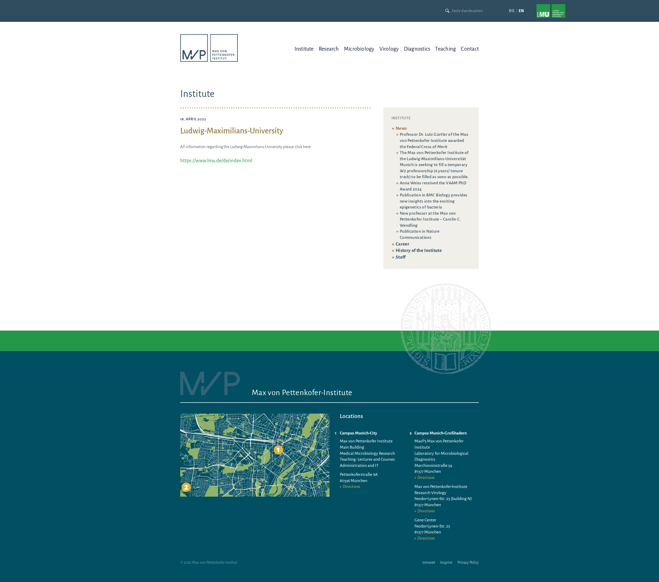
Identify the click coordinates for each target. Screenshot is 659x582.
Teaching (445, 49)
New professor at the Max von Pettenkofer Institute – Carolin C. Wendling (430, 219)
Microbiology (359, 49)
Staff (401, 257)
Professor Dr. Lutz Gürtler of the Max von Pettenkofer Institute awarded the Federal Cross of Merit (434, 140)
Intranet (428, 562)
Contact (470, 49)
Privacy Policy (468, 562)
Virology (389, 49)
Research (329, 49)
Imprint (446, 562)
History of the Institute (419, 250)
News (401, 128)
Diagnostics (417, 49)
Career (402, 244)
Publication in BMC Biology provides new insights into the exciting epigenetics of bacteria (433, 201)
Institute (304, 49)
